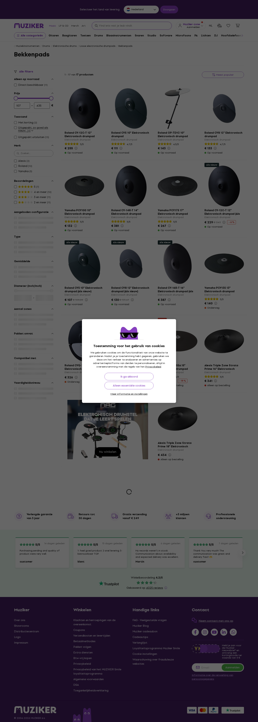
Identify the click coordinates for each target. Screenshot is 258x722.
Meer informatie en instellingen (129, 394)
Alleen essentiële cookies (129, 385)
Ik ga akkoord (129, 376)
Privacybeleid (153, 367)
